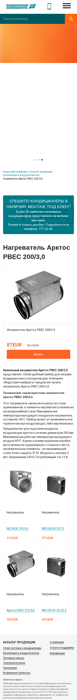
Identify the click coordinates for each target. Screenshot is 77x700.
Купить (38, 354)
